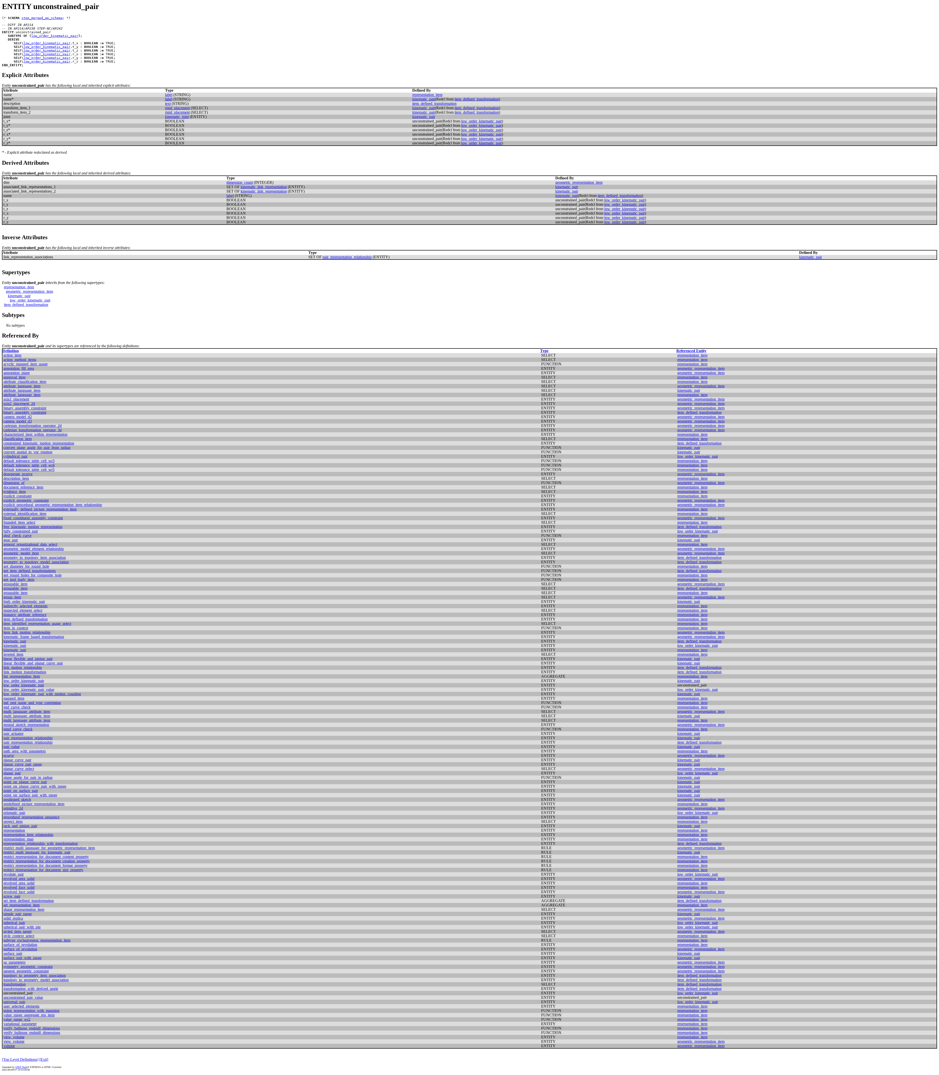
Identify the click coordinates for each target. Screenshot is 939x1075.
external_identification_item (24, 513)
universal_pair (14, 1002)
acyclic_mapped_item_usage (25, 364)
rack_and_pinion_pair (20, 826)
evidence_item (14, 491)
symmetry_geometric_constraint (28, 967)
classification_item (17, 439)
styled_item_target (17, 931)
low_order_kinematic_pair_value (28, 689)
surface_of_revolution (20, 945)
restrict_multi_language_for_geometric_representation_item (49, 848)
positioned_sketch (17, 799)
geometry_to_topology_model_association (36, 562)
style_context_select (18, 936)
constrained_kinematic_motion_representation (38, 443)
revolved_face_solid (18, 887)
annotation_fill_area (18, 368)
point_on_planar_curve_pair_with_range (34, 786)
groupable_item (15, 584)
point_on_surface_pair (20, 791)
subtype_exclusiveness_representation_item (36, 940)
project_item (12, 821)
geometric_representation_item (579, 182)
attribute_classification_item (24, 382)
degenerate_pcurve (18, 474)
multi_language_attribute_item (26, 711)
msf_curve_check (17, 707)
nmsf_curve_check (18, 729)
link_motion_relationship (22, 667)
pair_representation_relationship (347, 257)
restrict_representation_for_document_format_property (45, 865)
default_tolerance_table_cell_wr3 (29, 461)
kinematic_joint (177, 117)
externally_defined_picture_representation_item (40, 509)
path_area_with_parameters (24, 751)
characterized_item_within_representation (35, 434)
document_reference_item (23, 487)
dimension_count (239, 182)
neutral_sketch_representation (26, 725)
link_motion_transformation (24, 672)
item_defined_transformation (477, 99)
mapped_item (13, 698)
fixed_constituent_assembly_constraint (33, 518)
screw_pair (11, 896)
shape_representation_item (23, 909)
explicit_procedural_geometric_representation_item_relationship (52, 505)
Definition (10, 351)
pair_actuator (13, 733)
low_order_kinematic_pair (54, 36)
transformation (14, 984)
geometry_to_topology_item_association (34, 557)
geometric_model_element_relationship (33, 549)
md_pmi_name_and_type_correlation (32, 703)
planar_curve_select (18, 769)
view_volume (13, 1037)
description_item (16, 478)
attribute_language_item (21, 386)
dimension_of (13, 483)
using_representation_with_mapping (31, 1011)
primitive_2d (13, 808)
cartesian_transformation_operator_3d (32, 430)
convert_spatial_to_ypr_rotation (27, 452)
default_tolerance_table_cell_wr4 (29, 465)
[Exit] (43, 1059)
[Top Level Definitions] (20, 1059)
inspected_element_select (22, 610)
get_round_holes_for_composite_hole (32, 575)
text (168, 103)
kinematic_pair (423, 99)
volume (9, 1046)
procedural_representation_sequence (31, 817)
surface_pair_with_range (22, 958)
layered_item (13, 654)
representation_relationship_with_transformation (40, 843)
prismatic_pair (14, 813)
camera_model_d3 (17, 421)
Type (544, 351)
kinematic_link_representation (264, 187)
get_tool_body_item (18, 579)
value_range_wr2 (16, 1019)
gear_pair (10, 540)
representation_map (18, 839)
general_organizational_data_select (30, 544)
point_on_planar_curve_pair (25, 782)
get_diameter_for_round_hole (26, 566)
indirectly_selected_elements (25, 606)
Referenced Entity (691, 351)
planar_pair (12, 773)
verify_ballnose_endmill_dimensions (31, 1028)
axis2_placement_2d (19, 404)
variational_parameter (20, 1024)
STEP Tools (21, 1067)
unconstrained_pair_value (23, 997)
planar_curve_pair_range (22, 764)
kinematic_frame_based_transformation (33, 637)
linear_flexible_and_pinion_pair (28, 659)
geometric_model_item (21, 553)
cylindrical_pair (15, 456)
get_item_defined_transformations (29, 571)
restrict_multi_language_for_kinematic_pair (36, 852)
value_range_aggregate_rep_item (29, 1015)
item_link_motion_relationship (26, 632)
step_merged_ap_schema (42, 18)
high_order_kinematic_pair (24, 601)
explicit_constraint (17, 496)
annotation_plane (16, 373)
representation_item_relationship (28, 835)
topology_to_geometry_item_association (34, 975)
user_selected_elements (21, 1006)
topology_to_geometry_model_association (36, 980)
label (168, 95)
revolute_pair (13, 874)
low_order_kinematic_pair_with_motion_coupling (42, 694)
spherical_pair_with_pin (22, 927)
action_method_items (19, 360)
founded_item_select (19, 522)
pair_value (11, 747)
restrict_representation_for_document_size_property (43, 870)
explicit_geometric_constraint (26, 500)
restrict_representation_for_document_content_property (46, 857)
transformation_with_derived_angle (30, 989)
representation (14, 830)
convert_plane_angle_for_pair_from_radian (36, 447)
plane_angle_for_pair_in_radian (28, 777)
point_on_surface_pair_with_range (30, 795)
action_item (12, 355)
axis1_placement (16, 399)
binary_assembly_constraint (24, 408)
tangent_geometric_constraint (26, 971)
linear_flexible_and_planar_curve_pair (33, 663)
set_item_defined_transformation (28, 901)
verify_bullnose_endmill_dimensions (31, 1033)
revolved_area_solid (18, 879)
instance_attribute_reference (24, 615)
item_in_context (15, 628)
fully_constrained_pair (20, 531)
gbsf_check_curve (17, 535)
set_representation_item (21, 905)
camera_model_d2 (17, 417)
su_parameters (14, 962)
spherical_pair (14, 923)
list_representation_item (21, 676)
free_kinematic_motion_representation (32, 527)
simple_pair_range (17, 914)
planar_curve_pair (17, 760)
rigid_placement (177, 108)
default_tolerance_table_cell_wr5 (29, 469)
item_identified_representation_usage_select (37, 623)
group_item (12, 597)
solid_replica (13, 918)
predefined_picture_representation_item (33, 804)
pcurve (8, 755)
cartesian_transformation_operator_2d (32, 425)
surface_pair (12, 953)
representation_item (427, 95)
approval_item (14, 377)
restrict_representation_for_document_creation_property (46, 861)
